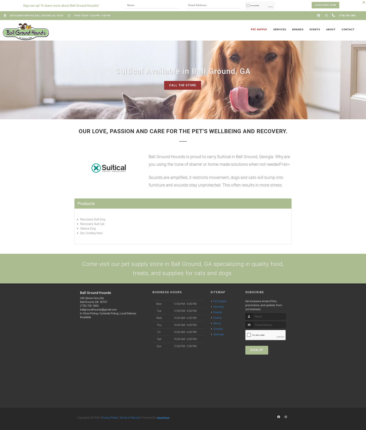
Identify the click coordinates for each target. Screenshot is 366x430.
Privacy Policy (109, 417)
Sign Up (256, 350)
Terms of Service (130, 417)
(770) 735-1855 (89, 305)
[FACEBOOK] (318, 15)
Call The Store (182, 85)
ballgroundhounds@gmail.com (98, 309)
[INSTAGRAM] (326, 15)
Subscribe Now (325, 5)
